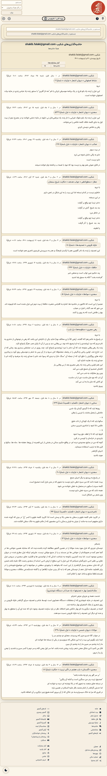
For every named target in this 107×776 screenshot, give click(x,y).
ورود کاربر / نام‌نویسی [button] (55, 18)
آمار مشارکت (42, 746)
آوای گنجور (43, 729)
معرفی (96, 746)
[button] (103, 19)
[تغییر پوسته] (6, 770)
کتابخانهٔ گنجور (41, 719)
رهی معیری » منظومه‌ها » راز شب (82, 329)
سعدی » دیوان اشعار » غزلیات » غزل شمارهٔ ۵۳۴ (76, 112)
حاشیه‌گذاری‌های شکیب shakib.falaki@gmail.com (53, 44)
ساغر (45, 715)
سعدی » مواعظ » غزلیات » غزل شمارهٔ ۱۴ (79, 538)
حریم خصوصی (41, 760)
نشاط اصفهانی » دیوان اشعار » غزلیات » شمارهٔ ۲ (76, 80)
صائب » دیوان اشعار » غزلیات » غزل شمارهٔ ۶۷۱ (76, 144)
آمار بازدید (43, 749)
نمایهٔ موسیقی (93, 722)
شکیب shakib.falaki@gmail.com (78, 76)
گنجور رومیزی (42, 712)
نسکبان (44, 740)
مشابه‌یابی (95, 729)
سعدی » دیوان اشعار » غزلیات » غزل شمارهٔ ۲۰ (77, 472)
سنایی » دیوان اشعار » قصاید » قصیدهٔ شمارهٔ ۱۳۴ (75, 403)
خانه (97, 708)
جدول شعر (94, 715)
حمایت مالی (94, 757)
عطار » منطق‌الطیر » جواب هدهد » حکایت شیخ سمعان (72, 182)
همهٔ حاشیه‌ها (53, 48)
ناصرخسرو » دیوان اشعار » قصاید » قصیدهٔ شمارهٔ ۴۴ (74, 512)
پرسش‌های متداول (92, 750)
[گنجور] (98, 8)
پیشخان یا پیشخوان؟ (39, 736)
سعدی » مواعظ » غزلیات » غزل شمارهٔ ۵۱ (79, 294)
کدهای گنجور (42, 708)
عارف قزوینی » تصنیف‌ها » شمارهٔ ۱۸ (81, 245)
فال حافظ (95, 719)
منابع (44, 753)
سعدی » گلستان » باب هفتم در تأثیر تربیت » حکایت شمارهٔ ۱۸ (70, 669)
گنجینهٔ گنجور (42, 722)
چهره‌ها (96, 753)
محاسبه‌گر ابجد (41, 726)
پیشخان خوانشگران (39, 733)
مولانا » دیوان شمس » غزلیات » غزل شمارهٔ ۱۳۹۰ (76, 630)
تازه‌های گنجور (93, 733)
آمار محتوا (95, 760)
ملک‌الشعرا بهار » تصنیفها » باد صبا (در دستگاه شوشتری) (72, 591)
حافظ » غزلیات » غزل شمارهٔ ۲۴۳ (83, 267)
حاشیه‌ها (95, 726)
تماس (44, 756)
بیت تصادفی (94, 712)
